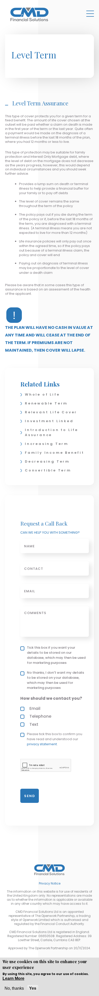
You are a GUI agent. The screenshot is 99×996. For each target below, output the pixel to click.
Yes (32, 988)
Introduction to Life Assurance (51, 432)
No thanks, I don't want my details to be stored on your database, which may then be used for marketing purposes (55, 680)
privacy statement (42, 744)
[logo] (29, 14)
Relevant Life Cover (51, 412)
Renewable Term (46, 403)
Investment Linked (49, 421)
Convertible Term (48, 470)
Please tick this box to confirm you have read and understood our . (54, 739)
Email (34, 708)
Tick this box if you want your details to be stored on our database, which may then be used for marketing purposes (56, 655)
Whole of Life (42, 394)
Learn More (13, 978)
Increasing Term (47, 443)
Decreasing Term (47, 461)
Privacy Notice (49, 883)
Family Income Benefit (54, 452)
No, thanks (14, 988)
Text (33, 724)
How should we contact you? (51, 698)
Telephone (40, 716)
